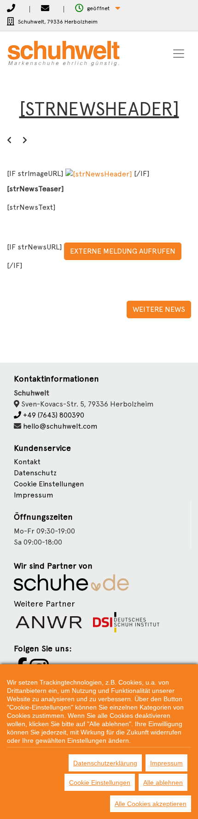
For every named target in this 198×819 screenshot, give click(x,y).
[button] (97, 8)
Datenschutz (35, 472)
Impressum (33, 495)
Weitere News (159, 309)
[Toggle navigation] (178, 53)
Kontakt (27, 461)
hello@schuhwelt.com (60, 426)
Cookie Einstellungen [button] (49, 483)
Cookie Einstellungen (99, 782)
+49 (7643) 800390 (52, 415)
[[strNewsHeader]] (99, 173)
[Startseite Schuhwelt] (63, 53)
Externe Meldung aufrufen (122, 251)
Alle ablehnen (163, 782)
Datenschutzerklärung (105, 763)
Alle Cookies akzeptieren (150, 803)
